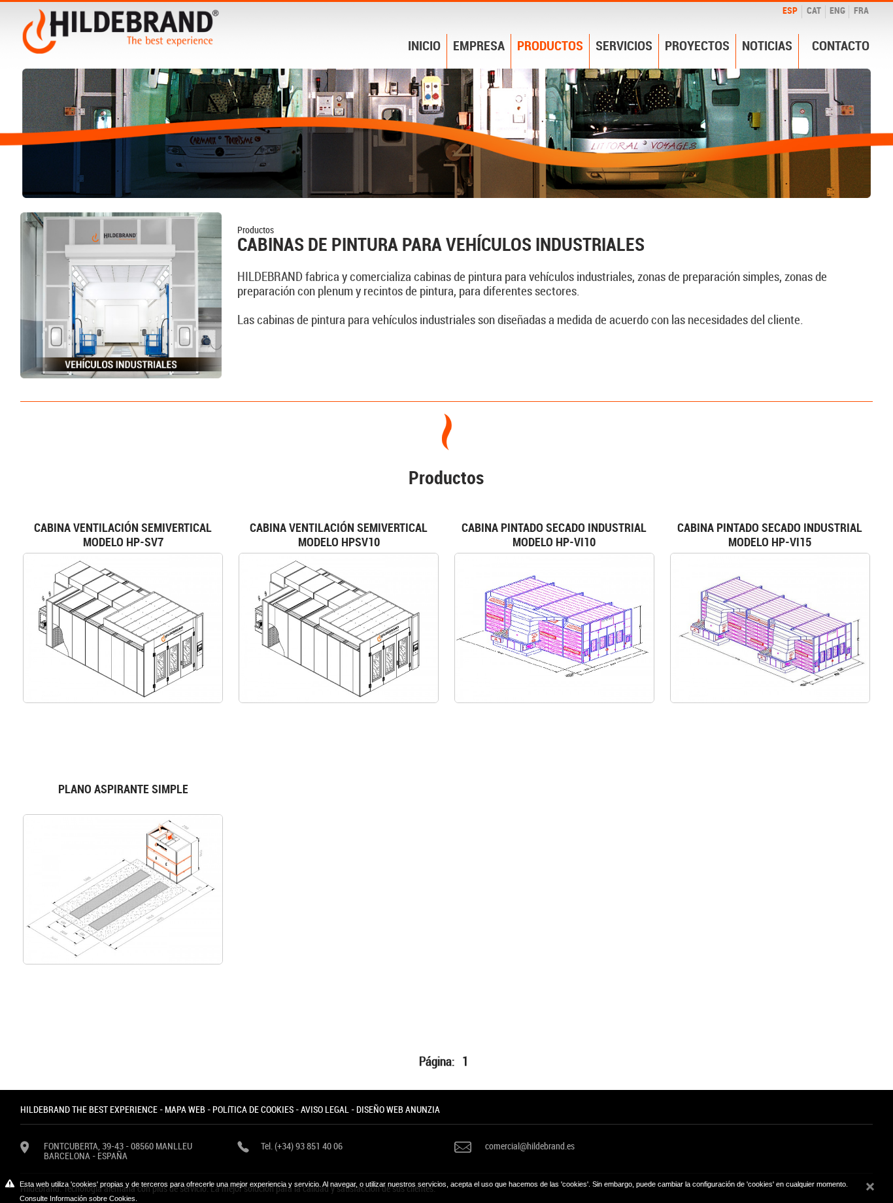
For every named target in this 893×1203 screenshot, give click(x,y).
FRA (861, 10)
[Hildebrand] (121, 30)
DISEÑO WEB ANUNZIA (398, 1109)
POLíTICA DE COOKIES (253, 1109)
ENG (837, 10)
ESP (790, 10)
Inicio (424, 45)
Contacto (840, 45)
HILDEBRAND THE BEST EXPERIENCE (89, 1109)
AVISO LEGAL (325, 1109)
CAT (814, 10)
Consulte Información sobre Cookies (77, 1198)
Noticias (767, 45)
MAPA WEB (185, 1109)
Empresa (479, 45)
